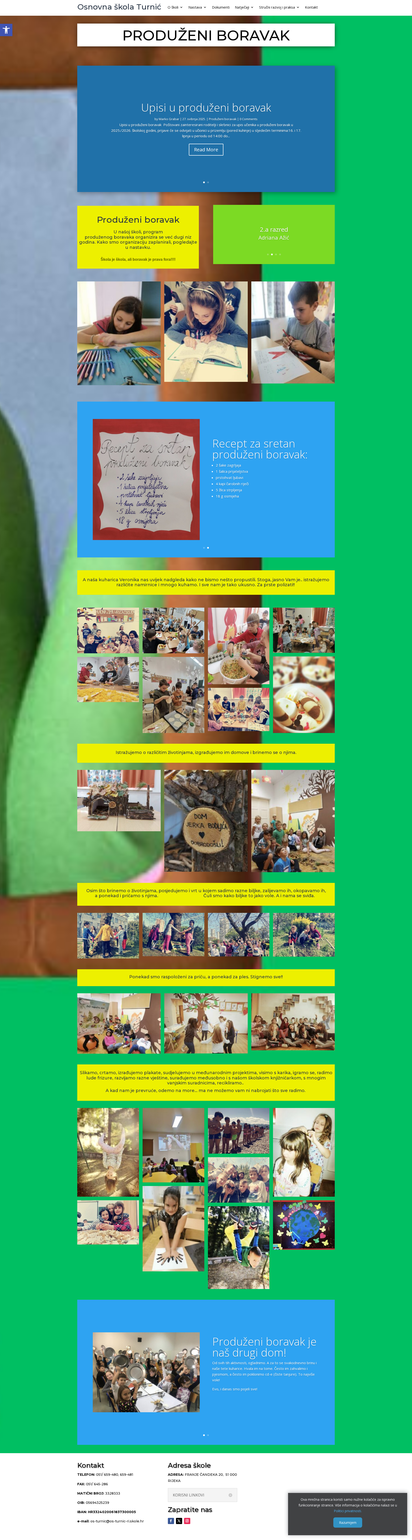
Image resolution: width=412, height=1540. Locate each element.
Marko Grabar (169, 119)
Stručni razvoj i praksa (277, 7)
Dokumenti (221, 7)
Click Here (228, 515)
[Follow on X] (179, 1521)
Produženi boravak (223, 119)
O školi (173, 7)
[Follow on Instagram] (187, 1521)
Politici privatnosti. (348, 1510)
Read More (206, 150)
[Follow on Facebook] (171, 1521)
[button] (6, 30)
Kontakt (311, 7)
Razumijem (347, 1522)
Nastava (195, 7)
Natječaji (242, 7)
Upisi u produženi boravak (206, 107)
